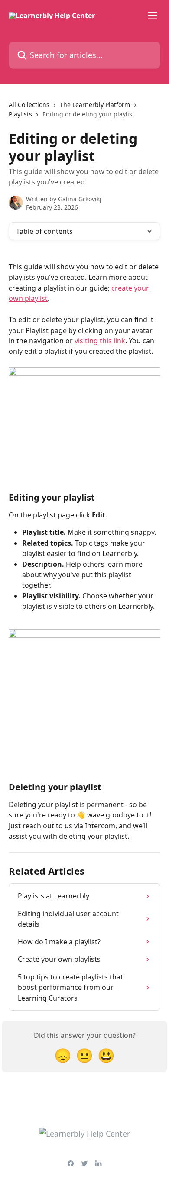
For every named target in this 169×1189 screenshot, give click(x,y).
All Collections (29, 104)
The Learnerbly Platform (95, 104)
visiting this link (100, 341)
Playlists (20, 114)
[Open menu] (152, 15)
